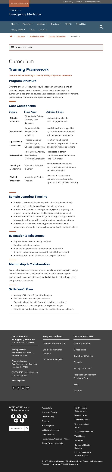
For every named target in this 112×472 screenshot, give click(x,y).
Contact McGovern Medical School (82, 453)
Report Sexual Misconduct (53, 443)
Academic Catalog (49, 412)
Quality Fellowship (57, 36)
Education (27, 24)
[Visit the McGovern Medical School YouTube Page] (16, 420)
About (14, 24)
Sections (41, 24)
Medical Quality (37, 36)
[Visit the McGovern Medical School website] (19, 3)
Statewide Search (82, 420)
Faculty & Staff (17, 30)
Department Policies (83, 356)
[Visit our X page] (18, 387)
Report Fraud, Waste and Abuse (55, 439)
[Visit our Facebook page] (13, 387)
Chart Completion (81, 343)
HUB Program (48, 425)
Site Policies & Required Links (80, 409)
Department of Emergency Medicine (23, 338)
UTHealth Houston (92, 2)
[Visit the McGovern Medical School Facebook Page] (13, 416)
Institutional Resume (50, 430)
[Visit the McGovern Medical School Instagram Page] (25, 416)
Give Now (43, 30)
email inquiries (18, 380)
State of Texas (80, 415)
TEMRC (68, 24)
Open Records (48, 434)
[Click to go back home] (11, 36)
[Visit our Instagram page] (23, 387)
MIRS (75, 384)
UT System (79, 440)
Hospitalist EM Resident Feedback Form (84, 376)
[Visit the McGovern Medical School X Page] (19, 416)
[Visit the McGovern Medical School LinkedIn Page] (22, 420)
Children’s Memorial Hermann (52, 351)
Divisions (55, 24)
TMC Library (79, 436)
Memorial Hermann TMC (54, 343)
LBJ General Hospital (53, 359)
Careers (45, 421)
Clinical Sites (81, 24)
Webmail (79, 2)
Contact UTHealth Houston (82, 446)
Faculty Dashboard (82, 368)
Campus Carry (48, 417)
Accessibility (47, 408)
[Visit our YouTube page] (27, 387)
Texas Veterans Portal (83, 431)
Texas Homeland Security (81, 425)
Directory (68, 2)
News (32, 30)
